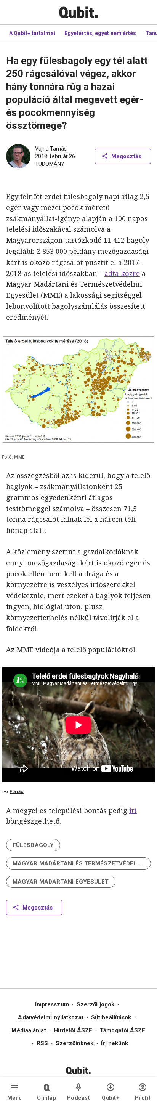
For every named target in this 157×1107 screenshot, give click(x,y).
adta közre (122, 273)
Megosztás (126, 156)
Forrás (17, 791)
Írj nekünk (114, 1043)
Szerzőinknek (74, 1043)
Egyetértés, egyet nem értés (100, 33)
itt (133, 810)
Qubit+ (110, 1098)
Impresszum (52, 1004)
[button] (33, 845)
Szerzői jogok (95, 1004)
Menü (14, 1098)
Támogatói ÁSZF (122, 1030)
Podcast (78, 1098)
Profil (143, 1098)
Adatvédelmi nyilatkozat (50, 1017)
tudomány (49, 164)
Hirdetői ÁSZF (73, 1030)
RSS (42, 1043)
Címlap (46, 1098)
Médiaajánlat (28, 1030)
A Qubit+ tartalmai (32, 33)
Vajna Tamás (51, 149)
